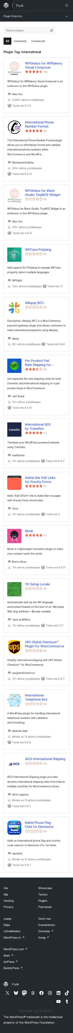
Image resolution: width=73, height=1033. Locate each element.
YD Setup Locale (37, 584)
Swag (43, 937)
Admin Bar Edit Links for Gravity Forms (40, 480)
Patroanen (45, 907)
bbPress (11, 962)
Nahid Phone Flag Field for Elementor (39, 825)
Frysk (15, 984)
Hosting (9, 900)
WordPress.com (16, 949)
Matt (8, 955)
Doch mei (44, 918)
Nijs (6, 894)
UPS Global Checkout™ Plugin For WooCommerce (44, 644)
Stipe (7, 925)
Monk (29, 531)
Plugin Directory (13, 16)
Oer (6, 888)
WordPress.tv (14, 937)
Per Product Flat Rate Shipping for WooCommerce (38, 363)
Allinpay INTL (34, 303)
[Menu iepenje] (67, 5)
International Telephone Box (36, 697)
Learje (7, 918)
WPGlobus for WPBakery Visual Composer (43, 65)
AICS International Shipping (45, 759)
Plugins (42, 900)
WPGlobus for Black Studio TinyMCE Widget (42, 193)
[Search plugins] (51, 30)
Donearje (46, 931)
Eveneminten (46, 925)
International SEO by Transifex (38, 426)
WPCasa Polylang (38, 249)
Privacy (8, 907)
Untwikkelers (12, 931)
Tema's (42, 894)
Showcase (45, 888)
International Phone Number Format (39, 124)
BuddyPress (13, 968)
